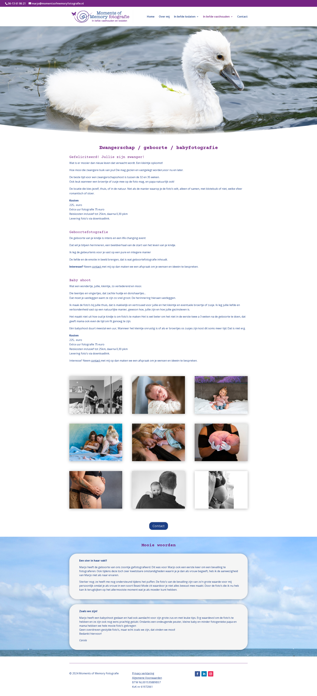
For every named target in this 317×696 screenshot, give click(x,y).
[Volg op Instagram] (210, 673)
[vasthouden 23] (158, 507)
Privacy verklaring (143, 673)
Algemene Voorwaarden (147, 678)
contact (97, 266)
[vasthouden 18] (221, 460)
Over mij (164, 16)
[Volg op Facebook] (197, 673)
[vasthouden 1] (95, 413)
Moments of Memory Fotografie (99, 673)
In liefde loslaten (184, 16)
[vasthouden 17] (158, 460)
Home (151, 16)
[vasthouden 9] (158, 413)
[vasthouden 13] (221, 413)
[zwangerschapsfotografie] (221, 507)
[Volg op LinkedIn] (204, 673)
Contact (242, 16)
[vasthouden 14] (95, 460)
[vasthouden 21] (95, 507)
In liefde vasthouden (216, 16)
